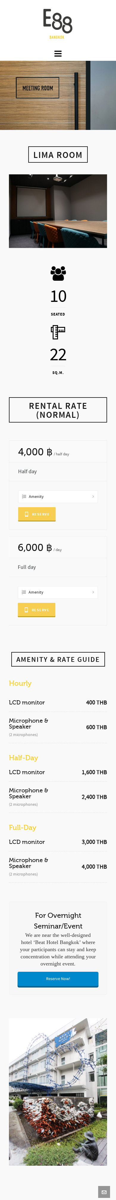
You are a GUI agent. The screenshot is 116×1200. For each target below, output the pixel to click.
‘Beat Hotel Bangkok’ (57, 942)
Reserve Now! (58, 979)
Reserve (41, 514)
